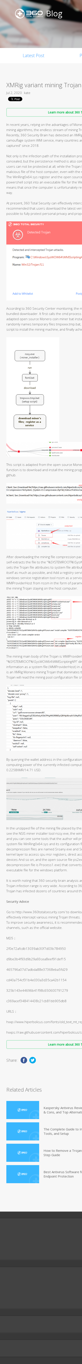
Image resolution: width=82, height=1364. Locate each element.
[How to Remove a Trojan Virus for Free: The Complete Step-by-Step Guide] (22, 1153)
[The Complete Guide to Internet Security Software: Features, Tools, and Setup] (22, 1131)
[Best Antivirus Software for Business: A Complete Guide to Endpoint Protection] (22, 1174)
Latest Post (33, 55)
